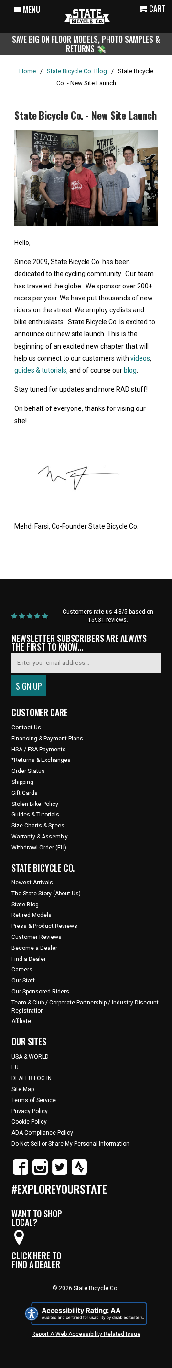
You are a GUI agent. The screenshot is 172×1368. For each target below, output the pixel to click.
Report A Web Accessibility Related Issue (86, 1334)
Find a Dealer (28, 959)
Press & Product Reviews (44, 926)
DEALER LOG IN (31, 1078)
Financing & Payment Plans (47, 738)
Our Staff (23, 980)
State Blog (25, 904)
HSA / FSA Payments (38, 749)
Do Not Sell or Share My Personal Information (70, 1143)
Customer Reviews (36, 937)
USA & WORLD (30, 1056)
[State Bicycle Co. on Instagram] (40, 1172)
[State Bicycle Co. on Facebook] (20, 1172)
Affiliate (21, 1021)
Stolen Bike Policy (34, 804)
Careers (21, 969)
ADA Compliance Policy (42, 1132)
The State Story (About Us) (46, 893)
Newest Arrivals (32, 882)
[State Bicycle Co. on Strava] (79, 1172)
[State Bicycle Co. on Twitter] (59, 1172)
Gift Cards (24, 793)
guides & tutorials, (41, 370)
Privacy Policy (29, 1111)
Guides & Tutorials (35, 814)
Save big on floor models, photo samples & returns (86, 43)
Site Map (22, 1089)
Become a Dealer (34, 948)
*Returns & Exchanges (41, 760)
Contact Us (26, 727)
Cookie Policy (29, 1121)
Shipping (22, 782)
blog (130, 370)
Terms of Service (33, 1100)
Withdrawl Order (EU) (38, 847)
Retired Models (31, 915)
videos (140, 358)
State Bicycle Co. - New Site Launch (85, 115)
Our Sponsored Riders (40, 991)
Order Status (28, 771)
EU (15, 1067)
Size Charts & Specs (37, 825)
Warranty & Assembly (39, 836)
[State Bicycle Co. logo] (87, 16)
